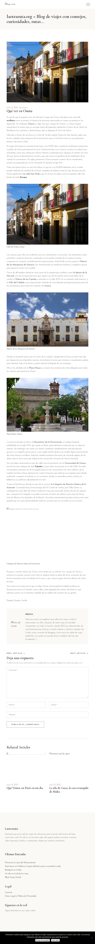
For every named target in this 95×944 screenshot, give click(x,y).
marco (25, 108)
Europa (17, 600)
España (10, 600)
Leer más (55, 940)
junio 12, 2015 (12, 785)
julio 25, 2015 (55, 785)
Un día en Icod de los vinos (16, 874)
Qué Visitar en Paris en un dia (25, 788)
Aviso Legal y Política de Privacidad (20, 896)
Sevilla (24, 600)
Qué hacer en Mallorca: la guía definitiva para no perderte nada (33, 866)
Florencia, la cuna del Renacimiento (20, 863)
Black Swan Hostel (13, 877)
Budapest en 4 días (13, 870)
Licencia (8, 892)
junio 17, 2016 (12, 108)
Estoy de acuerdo (42, 940)
